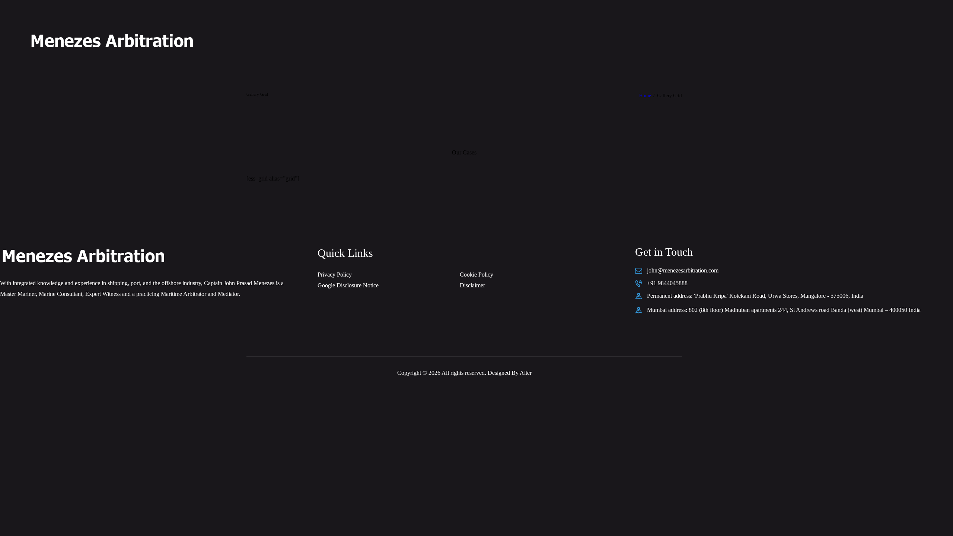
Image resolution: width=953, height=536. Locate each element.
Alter (526, 373)
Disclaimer (472, 285)
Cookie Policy (476, 274)
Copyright (409, 373)
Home (645, 95)
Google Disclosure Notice (348, 285)
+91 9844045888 (667, 283)
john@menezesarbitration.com (682, 270)
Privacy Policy (335, 274)
